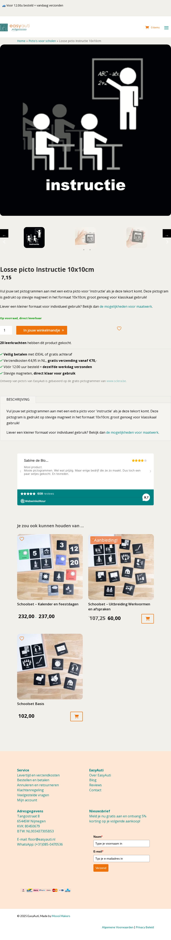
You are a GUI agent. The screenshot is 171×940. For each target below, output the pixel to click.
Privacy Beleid (145, 927)
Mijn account (27, 800)
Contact (95, 790)
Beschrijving (17, 399)
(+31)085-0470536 (49, 844)
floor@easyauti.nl (41, 839)
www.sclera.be (116, 381)
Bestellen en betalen (33, 780)
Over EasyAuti (100, 775)
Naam (97, 836)
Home (21, 41)
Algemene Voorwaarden (117, 927)
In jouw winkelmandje (41, 330)
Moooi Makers (61, 916)
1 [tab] (84, 250)
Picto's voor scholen (42, 41)
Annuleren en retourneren (38, 785)
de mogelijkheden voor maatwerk (126, 306)
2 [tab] (90, 250)
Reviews (95, 785)
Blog (93, 780)
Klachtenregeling (30, 790)
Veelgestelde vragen (33, 795)
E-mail (98, 851)
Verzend (101, 868)
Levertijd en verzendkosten (38, 775)
